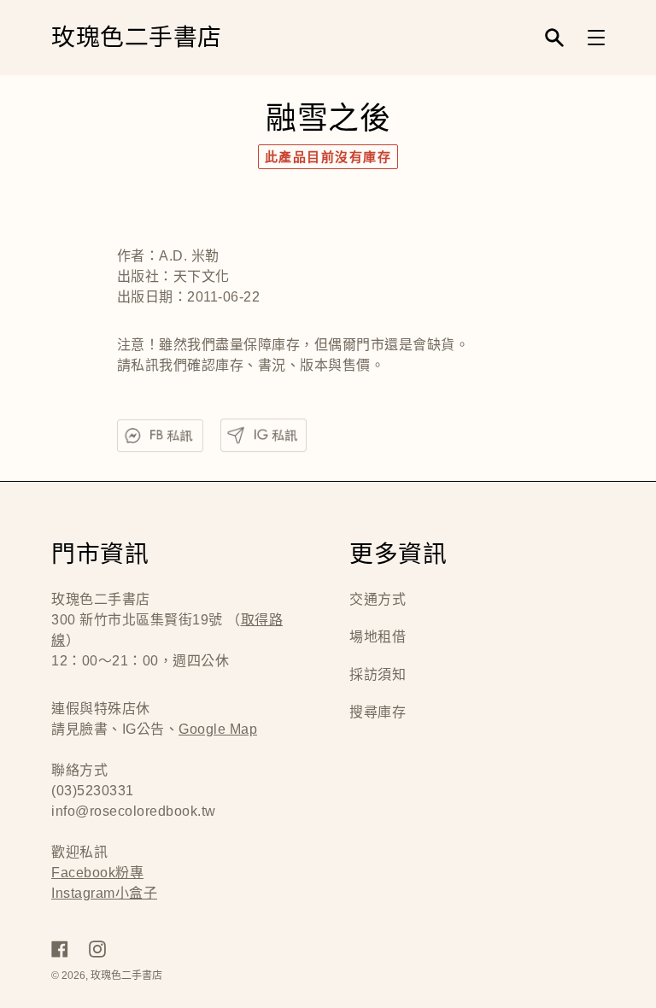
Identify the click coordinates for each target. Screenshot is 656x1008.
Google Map (218, 729)
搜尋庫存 (377, 712)
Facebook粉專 (97, 872)
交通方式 (377, 599)
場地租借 (377, 637)
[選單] (596, 37)
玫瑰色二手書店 (136, 38)
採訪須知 (377, 674)
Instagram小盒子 (104, 893)
